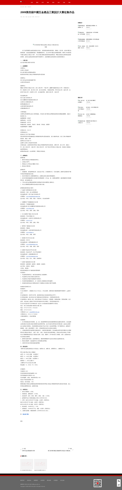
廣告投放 (29, 480)
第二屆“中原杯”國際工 (91, 100)
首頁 (32, 2)
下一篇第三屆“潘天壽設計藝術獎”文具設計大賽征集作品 (60, 449)
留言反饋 (62, 480)
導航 (69, 2)
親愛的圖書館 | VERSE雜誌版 (92, 39)
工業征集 (29, 6)
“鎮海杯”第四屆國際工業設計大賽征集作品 (40, 470)
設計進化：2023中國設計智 (92, 107)
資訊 (59, 2)
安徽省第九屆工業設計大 (91, 121)
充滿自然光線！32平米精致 (92, 32)
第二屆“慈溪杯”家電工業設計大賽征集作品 (26, 470)
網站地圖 (49, 480)
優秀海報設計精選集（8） (92, 25)
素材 (53, 2)
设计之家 (22, 6)
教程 (48, 2)
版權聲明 (36, 480)
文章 (43, 2)
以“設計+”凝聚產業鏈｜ (91, 114)
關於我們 (22, 480)
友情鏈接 (56, 480)
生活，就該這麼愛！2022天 (92, 46)
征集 (64, 2)
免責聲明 (42, 480)
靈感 (37, 2)
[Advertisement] (47, 32)
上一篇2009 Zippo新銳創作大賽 (28, 449)
